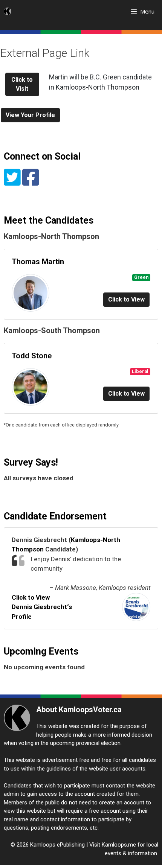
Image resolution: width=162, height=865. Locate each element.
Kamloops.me (119, 844)
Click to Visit (22, 84)
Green (141, 277)
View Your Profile (30, 115)
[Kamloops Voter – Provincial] (7, 11)
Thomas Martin (38, 261)
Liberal (140, 371)
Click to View (126, 299)
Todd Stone (32, 355)
